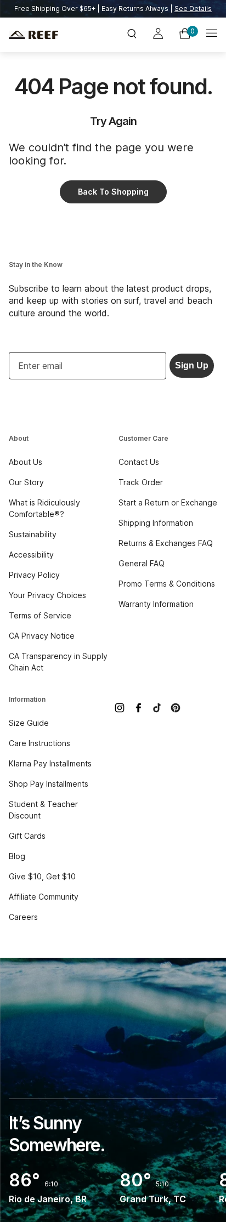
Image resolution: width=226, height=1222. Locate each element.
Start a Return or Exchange (167, 502)
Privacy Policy (34, 574)
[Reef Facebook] (138, 707)
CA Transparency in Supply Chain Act (58, 661)
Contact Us (138, 462)
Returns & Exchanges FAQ (165, 543)
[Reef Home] (43, 35)
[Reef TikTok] (156, 707)
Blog (17, 856)
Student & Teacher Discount (43, 809)
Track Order (140, 482)
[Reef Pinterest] (175, 707)
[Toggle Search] (131, 35)
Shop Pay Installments (48, 783)
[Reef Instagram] (119, 707)
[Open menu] (211, 35)
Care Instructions (39, 743)
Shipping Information (155, 522)
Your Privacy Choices (47, 595)
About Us (25, 462)
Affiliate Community (43, 896)
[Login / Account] (157, 35)
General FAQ (141, 563)
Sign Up (191, 365)
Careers (23, 917)
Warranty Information (156, 604)
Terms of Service (40, 615)
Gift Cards (27, 835)
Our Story (26, 482)
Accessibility (31, 554)
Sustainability (32, 534)
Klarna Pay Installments (50, 763)
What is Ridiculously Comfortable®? (44, 508)
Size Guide (29, 722)
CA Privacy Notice (42, 635)
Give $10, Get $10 (42, 876)
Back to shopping (113, 191)
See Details (193, 8)
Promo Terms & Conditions (166, 583)
